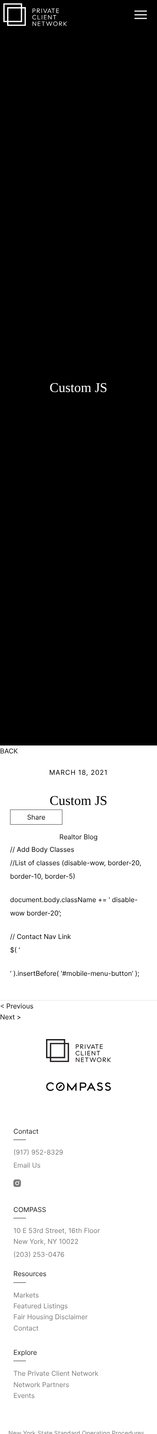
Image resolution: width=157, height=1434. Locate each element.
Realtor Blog (78, 837)
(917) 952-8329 (38, 1152)
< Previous (16, 1006)
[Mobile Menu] (139, 14)
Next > (10, 1017)
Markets (26, 1295)
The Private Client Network (55, 1373)
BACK (9, 751)
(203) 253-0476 (38, 1254)
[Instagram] (17, 1183)
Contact (26, 1328)
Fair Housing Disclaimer (50, 1317)
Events (24, 1395)
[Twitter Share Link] (36, 839)
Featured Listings (40, 1306)
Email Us (27, 1165)
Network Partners (41, 1384)
